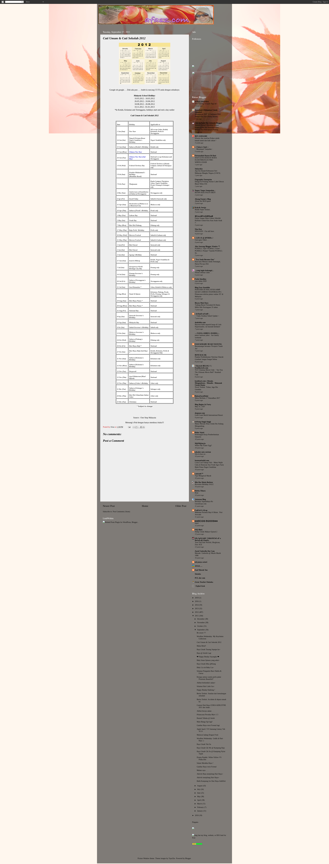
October (200, 626)
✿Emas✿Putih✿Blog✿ (204, 216)
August (200, 786)
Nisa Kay (198, 229)
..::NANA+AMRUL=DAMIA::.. (207, 333)
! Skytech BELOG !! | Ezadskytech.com (203, 367)
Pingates (195, 822)
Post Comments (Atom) (121, 512)
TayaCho (172, 858)
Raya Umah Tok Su (204, 744)
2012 (197, 612)
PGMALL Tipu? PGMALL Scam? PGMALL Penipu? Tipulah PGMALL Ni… (208, 251)
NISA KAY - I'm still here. (204, 231)
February (200, 807)
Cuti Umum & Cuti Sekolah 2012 (209, 642)
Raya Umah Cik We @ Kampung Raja (211, 748)
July (199, 789)
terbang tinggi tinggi (203, 422)
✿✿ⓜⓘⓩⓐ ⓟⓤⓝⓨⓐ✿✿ (206, 521)
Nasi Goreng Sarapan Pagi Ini (206, 104)
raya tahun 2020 (201, 281)
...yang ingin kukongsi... (204, 270)
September (201, 630)
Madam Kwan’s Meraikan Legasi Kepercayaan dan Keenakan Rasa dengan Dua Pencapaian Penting (207, 127)
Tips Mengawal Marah (203, 476)
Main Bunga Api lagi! (205, 722)
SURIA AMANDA (202, 102)
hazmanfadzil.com (202, 460)
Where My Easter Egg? (203, 445)
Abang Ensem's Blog (203, 199)
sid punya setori (201, 562)
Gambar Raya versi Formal (206, 767)
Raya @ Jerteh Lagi (204, 653)
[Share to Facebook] (141, 427)
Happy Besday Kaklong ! (206, 690)
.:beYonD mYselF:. (202, 314)
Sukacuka (199, 169)
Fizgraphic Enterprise (203, 179)
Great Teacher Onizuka (204, 582)
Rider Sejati (199, 432)
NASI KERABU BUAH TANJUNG (208, 344)
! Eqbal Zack (200, 586)
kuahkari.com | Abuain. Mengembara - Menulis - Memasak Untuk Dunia (208, 383)
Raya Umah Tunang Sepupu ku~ (208, 649)
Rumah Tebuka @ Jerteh (206, 718)
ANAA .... (198, 566)
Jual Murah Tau (201, 570)
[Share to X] (139, 427)
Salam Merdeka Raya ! (205, 763)
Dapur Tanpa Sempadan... (205, 190)
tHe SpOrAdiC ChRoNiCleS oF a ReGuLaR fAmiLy (208, 539)
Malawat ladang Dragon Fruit (207, 735)
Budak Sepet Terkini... (203, 210)
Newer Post (109, 505)
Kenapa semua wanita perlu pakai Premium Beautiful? (209, 678)
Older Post (180, 505)
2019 (197, 598)
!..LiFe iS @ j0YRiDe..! (204, 238)
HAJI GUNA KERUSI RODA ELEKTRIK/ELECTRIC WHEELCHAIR (206, 160)
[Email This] (134, 427)
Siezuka (198, 574)
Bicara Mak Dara (201, 303)
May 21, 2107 (200, 407)
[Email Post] (129, 427)
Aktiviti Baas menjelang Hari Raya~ (210, 774)
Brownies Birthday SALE (204, 484)
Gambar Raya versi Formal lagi (208, 725)
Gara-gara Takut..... (202, 240)
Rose (196, 493)
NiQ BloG (199, 530)
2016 (197, 601)
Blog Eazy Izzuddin (202, 287)
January (200, 811)
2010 (197, 815)
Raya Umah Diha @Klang (206, 664)
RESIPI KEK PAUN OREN (205, 192)
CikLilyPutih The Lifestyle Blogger (208, 123)
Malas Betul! (201, 646)
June (199, 793)
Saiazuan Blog (200, 499)
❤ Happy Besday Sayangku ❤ (208, 657)
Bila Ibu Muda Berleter (204, 482)
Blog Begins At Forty (203, 404)
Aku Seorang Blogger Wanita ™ (207, 246)
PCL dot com (200, 578)
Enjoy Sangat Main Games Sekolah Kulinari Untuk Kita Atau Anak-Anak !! (208, 220)
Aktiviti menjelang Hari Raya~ (208, 777)
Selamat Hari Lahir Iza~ (205, 686)
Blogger (188, 858)
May (199, 796)
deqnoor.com (200, 413)
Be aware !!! (201, 633)
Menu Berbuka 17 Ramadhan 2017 (207, 398)
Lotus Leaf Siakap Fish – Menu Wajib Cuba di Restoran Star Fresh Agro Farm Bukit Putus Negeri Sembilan (209, 465)
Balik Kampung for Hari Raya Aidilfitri (211, 781)
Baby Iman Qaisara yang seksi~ (208, 660)
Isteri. (197, 523)
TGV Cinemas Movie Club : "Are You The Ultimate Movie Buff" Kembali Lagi (209, 372)
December (201, 619)
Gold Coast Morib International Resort (209, 415)
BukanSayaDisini (201, 396)
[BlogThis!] (136, 427)
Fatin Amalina (200, 279)
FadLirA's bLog (201, 510)
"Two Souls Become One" (205, 259)
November (201, 622)
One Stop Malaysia (148, 418)
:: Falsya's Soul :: (202, 147)
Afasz (112, 427)
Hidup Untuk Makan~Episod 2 (206, 532)
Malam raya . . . (202, 770)
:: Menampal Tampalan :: (204, 149)
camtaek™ (199, 474)
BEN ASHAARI (201, 136)
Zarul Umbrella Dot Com (205, 551)
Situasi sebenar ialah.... (203, 272)
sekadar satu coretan (203, 452)
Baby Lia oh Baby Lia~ (205, 667)
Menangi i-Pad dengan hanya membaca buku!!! (144, 422)
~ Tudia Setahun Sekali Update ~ (207, 316)
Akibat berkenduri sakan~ (206, 683)
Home (145, 505)
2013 (197, 608)
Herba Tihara (200, 491)
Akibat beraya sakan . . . (205, 711)
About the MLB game (203, 201)
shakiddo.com (200, 322)
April (199, 800)
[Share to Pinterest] (143, 427)
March (199, 804)
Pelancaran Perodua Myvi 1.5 (207, 715)
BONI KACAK (201, 355)
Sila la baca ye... (201, 454)
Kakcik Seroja (200, 207)
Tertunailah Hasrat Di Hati (205, 156)
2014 (197, 605)
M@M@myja (200, 443)
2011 (197, 616)
